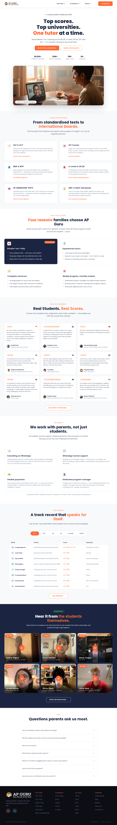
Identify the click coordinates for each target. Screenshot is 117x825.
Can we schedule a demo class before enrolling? (39, 730)
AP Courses (59, 796)
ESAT (77, 803)
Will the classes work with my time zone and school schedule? (44, 738)
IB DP (57, 799)
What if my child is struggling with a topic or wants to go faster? (45, 761)
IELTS (77, 810)
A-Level (58, 810)
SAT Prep (38, 796)
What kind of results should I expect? (35, 753)
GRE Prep (38, 806)
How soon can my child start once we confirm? (39, 776)
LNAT (77, 813)
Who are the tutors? (29, 746)
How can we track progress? (32, 768)
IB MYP (57, 803)
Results (97, 803)
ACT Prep (38, 799)
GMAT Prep (39, 803)
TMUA (77, 796)
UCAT (77, 799)
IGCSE (57, 806)
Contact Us (99, 810)
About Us (98, 806)
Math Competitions (42, 813)
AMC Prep (39, 810)
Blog (96, 799)
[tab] (35, 533)
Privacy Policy (95, 822)
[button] (60, 3)
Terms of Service (106, 822)
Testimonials (99, 796)
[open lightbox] (21, 647)
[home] (11, 4)
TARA (77, 806)
